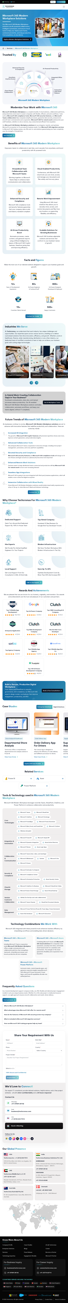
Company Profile (7, 1245)
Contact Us (60, 1)
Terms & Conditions (60, 1299)
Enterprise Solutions (44, 707)
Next (36, 382)
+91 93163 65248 (41, 1180)
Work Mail (38, 1040)
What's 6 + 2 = (10, 1068)
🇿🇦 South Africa (18, 1286)
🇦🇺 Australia (26, 1283)
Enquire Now (11, 1077)
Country (38, 1047)
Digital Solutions (58, 707)
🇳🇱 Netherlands (50, 1286)
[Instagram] (13, 1138)
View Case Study (10, 757)
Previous (31, 382)
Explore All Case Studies (33, 763)
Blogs (25, 1248)
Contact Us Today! (33, 316)
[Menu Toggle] (64, 6)
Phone (8, 1047)
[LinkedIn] (10, 1138)
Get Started (8, 135)
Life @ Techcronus (51, 1245)
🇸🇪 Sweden (40, 1286)
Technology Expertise (8, 1256)
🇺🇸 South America (29, 1286)
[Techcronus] (8, 6)
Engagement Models (30, 1256)
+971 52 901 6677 (10, 1176)
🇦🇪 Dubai (17, 1283)
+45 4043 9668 (47, 1190)
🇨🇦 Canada (35, 1283)
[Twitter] (17, 1138)
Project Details (10, 1055)
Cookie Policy (48, 1299)
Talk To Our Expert (33, 582)
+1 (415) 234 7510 (21, 1158)
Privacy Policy (38, 1299)
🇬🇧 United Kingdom (55, 1283)
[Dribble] (24, 1138)
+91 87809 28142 (41, 1169)
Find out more (8, 1000)
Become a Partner (51, 1252)
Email (13, 1)
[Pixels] (28, 1138)
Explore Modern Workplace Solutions (16, 39)
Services (5, 1252)
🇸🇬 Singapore (7, 1286)
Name (8, 1040)
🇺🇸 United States (8, 1283)
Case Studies (28, 1245)
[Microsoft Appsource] (6, 1138)
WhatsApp (6, 1)
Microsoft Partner (51, 1256)
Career (48, 1248)
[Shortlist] (32, 1138)
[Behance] (21, 1138)
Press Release (28, 1252)
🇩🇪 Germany (43, 1283)
